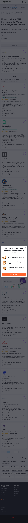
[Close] (25, 247)
